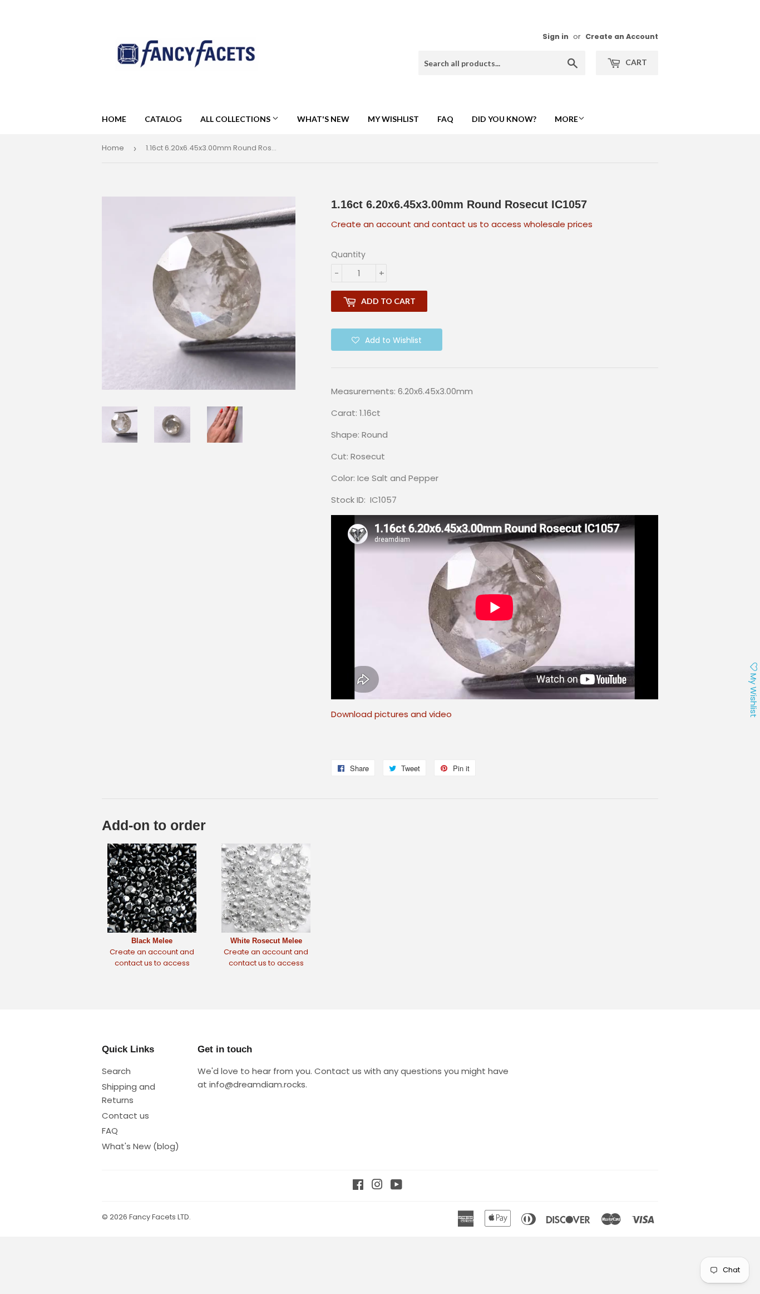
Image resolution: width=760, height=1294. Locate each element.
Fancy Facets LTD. (160, 1217)
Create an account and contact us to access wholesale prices (462, 224)
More (566, 119)
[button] (386, 340)
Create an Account (621, 36)
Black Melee (151, 941)
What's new (323, 119)
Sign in (555, 36)
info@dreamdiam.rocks (257, 1084)
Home (114, 119)
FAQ (445, 119)
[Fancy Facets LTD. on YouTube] (396, 1186)
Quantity (348, 254)
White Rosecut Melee (266, 941)
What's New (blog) (140, 1146)
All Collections (236, 119)
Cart (635, 62)
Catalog (163, 119)
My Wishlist (393, 119)
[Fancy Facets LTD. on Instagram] (377, 1186)
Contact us (125, 1115)
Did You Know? (504, 119)
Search (116, 1071)
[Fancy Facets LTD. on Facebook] (358, 1186)
